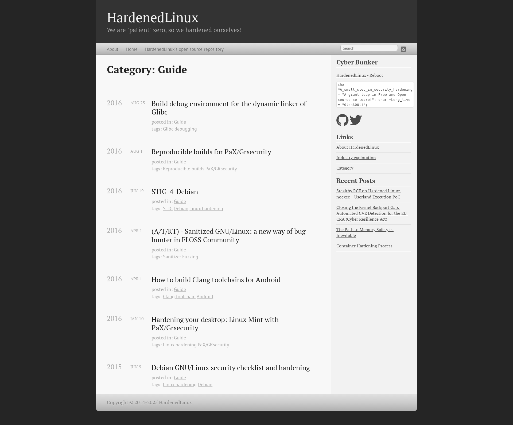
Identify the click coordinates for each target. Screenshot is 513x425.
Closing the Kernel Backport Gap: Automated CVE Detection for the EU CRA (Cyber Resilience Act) (372, 213)
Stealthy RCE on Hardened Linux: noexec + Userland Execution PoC (368, 194)
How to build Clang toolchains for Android (216, 279)
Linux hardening (206, 208)
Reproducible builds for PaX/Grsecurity (211, 152)
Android (205, 296)
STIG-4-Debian (174, 191)
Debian (181, 208)
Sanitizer (172, 257)
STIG (168, 208)
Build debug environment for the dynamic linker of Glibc (229, 107)
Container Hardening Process (364, 246)
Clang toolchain (179, 296)
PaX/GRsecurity (221, 169)
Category (344, 168)
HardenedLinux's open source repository (184, 49)
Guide (180, 122)
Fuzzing (190, 257)
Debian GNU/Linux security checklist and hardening (230, 367)
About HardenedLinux (357, 147)
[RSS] (403, 49)
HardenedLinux (153, 17)
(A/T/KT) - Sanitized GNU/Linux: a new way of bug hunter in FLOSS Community (229, 235)
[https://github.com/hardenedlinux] (342, 123)
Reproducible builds (183, 169)
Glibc (168, 129)
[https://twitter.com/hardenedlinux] (355, 123)
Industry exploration (356, 157)
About (112, 49)
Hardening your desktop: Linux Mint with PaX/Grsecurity (215, 323)
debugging (185, 129)
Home (132, 49)
